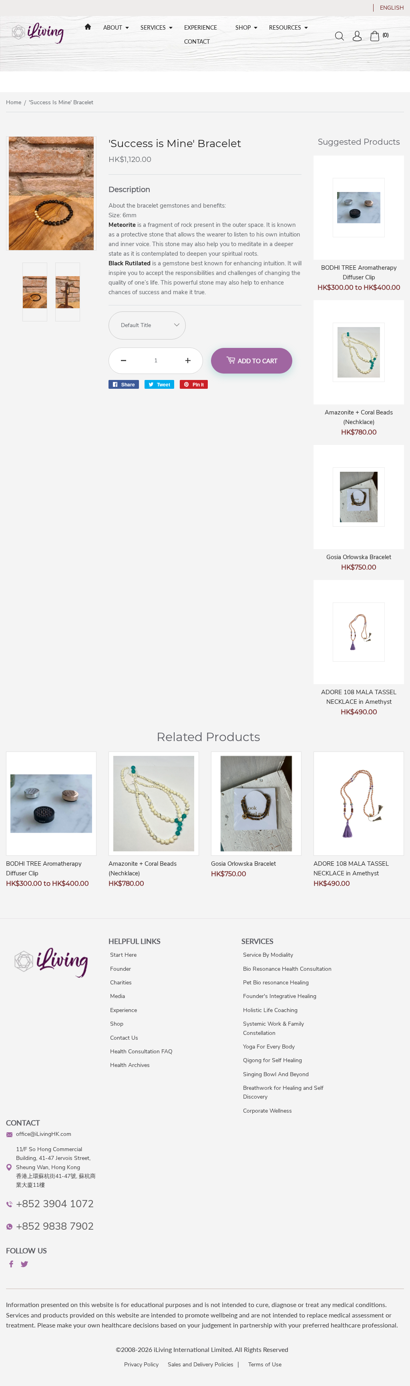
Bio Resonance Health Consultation (287, 969)
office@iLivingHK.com (43, 1134)
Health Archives (130, 1065)
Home (13, 102)
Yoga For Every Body (269, 1047)
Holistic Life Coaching (270, 1010)
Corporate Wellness (267, 1111)
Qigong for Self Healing (272, 1060)
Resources (285, 27)
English (392, 8)
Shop (243, 27)
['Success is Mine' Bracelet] (51, 248)
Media (117, 996)
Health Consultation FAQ (141, 1051)
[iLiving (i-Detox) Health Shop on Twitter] (23, 1266)
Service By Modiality (268, 955)
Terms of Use (264, 1364)
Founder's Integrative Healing (279, 996)
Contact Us (124, 1038)
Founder (120, 969)
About (112, 27)
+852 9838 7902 (55, 1226)
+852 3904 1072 (55, 1204)
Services (153, 27)
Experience (200, 27)
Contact (197, 41)
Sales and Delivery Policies (200, 1364)
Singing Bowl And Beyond (276, 1074)
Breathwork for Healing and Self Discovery (283, 1092)
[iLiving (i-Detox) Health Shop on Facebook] (10, 1265)
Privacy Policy (141, 1364)
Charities (121, 982)
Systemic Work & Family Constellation (273, 1028)
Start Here (123, 955)
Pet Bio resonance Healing (276, 982)
